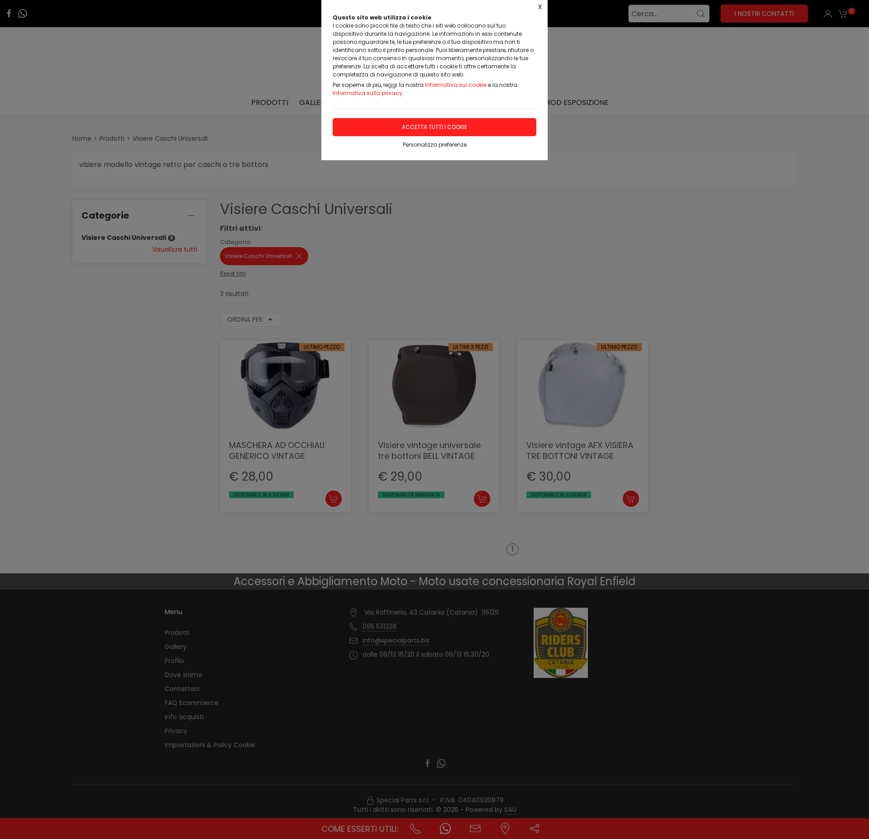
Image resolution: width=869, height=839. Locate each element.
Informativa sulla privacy (367, 93)
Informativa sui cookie (456, 85)
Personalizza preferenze (435, 144)
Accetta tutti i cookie (434, 127)
